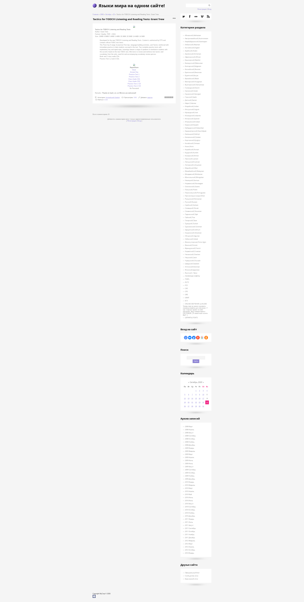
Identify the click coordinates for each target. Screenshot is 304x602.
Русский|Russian (191, 202)
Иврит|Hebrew (190, 103)
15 (196, 398)
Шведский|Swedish (192, 264)
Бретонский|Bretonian (193, 72)
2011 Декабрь (190, 537)
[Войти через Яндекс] (198, 337)
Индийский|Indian (192, 106)
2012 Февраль (190, 541)
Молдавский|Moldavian (193, 174)
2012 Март (189, 544)
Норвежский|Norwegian (194, 183)
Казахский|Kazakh (192, 125)
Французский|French (193, 248)
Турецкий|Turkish (191, 224)
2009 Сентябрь (190, 470)
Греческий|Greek (191, 91)
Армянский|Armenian (193, 54)
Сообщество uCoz (191, 576)
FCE (186, 285)
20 (188, 402)
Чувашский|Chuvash (192, 261)
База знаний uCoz (191, 579)
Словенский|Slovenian (193, 211)
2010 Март (189, 488)
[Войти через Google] (202, 338)
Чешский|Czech (191, 257)
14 (192, 398)
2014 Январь (189, 553)
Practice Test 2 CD (134, 86)
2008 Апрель (189, 430)
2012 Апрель (189, 547)
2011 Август (189, 525)
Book (134, 70)
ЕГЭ (186, 301)
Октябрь (108, 14)
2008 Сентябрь (190, 436)
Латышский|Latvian (192, 162)
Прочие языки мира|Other (195, 196)
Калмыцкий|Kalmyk (192, 134)
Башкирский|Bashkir (192, 60)
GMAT (187, 298)
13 (188, 398)
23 (199, 402)
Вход (209, 9)
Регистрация (201, 9)
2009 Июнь (189, 460)
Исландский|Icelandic (193, 116)
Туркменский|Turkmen (193, 227)
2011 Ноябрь (190, 534)
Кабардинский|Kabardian (194, 128)
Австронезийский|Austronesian (196, 38)
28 (192, 406)
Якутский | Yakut (191, 273)
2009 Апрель (189, 457)
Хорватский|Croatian (193, 251)
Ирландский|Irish (191, 112)
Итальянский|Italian (192, 122)
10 (203, 394)
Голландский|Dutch (192, 88)
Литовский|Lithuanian (193, 165)
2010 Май (188, 494)
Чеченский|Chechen (192, 254)
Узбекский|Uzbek (191, 239)
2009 (102, 14)
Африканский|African (193, 57)
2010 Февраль (190, 485)
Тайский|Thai (190, 217)
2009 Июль (189, 463)
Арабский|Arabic (191, 51)
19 (185, 402)
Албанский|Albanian (192, 45)
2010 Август (189, 504)
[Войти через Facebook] (194, 337)
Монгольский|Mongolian (194, 177)
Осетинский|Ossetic (192, 186)
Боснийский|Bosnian (192, 69)
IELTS (187, 282)
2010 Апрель (189, 491)
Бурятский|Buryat (191, 75)
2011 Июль (189, 522)
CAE (186, 288)
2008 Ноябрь (190, 442)
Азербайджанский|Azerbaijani (196, 41)
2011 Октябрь (190, 531)
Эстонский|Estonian (192, 267)
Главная (95, 14)
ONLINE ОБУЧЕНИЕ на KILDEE (196, 304)
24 (203, 402)
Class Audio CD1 (134, 79)
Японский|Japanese (192, 270)
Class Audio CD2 (134, 81)
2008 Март (189, 426)
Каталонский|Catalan (193, 137)
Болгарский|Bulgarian (193, 66)
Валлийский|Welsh (192, 78)
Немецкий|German (192, 180)
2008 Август (189, 433)
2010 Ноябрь (190, 513)
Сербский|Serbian (191, 205)
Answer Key (134, 72)
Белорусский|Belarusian (194, 63)
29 (196, 406)
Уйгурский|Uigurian (192, 236)
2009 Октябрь (190, 473)
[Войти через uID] (186, 337)
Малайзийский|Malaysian (194, 171)
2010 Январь (189, 482)
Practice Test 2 (134, 77)
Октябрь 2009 (196, 382)
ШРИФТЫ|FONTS (191, 317)
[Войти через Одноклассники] (206, 337)
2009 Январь (189, 448)
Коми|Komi (189, 146)
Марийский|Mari (191, 168)
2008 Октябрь (190, 439)
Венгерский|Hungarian (193, 82)
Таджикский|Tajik (191, 214)
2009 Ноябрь (190, 476)
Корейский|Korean (192, 149)
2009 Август (189, 467)
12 (185, 398)
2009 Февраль (190, 451)
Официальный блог (192, 573)
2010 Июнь (189, 497)
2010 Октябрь (190, 510)
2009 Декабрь (190, 479)
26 (185, 406)
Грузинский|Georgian (193, 94)
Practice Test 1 (134, 74)
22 (196, 402)
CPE (186, 291)
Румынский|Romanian (193, 199)
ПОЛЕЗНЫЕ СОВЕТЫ (192, 276)
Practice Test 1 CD (134, 84)
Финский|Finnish (191, 245)
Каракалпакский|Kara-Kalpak (195, 131)
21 (192, 402)
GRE (186, 294)
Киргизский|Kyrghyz (192, 140)
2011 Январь (189, 519)
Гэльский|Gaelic (191, 97)
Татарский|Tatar (191, 220)
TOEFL (187, 279)
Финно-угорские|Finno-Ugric (195, 242)
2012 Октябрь (190, 550)
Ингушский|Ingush (192, 109)
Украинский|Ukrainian (193, 233)
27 (188, 406)
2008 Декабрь (190, 445)
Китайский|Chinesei (192, 143)
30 (199, 406)
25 (114, 14)
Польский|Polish (191, 190)
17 (203, 398)
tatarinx (149, 97)
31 (203, 406)
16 (199, 398)
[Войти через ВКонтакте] (190, 337)
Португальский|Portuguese (195, 193)
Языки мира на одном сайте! (132, 5)
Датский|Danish (191, 100)
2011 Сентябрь (190, 528)
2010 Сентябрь (190, 507)
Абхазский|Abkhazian (193, 35)
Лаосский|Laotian (191, 159)
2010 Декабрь (190, 516)
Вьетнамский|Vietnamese (194, 85)
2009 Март (189, 454)
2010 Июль (189, 500)
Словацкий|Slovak (192, 208)
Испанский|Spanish (192, 119)
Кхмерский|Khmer (192, 156)
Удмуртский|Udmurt (192, 230)
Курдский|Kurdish (191, 153)
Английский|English (113, 97)
